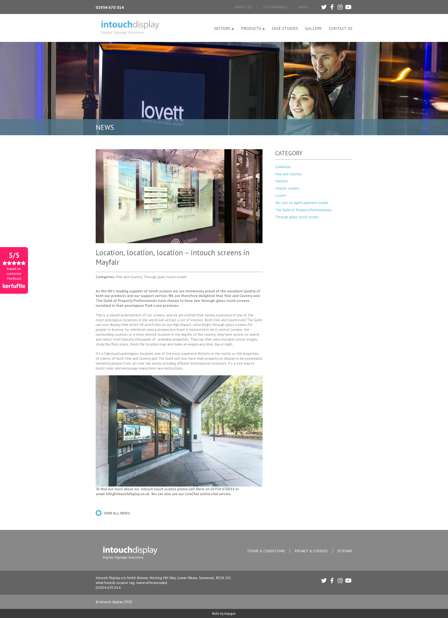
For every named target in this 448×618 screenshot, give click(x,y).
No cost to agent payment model (301, 202)
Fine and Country (288, 174)
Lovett (280, 195)
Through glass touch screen (296, 216)
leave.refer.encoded (151, 582)
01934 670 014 (110, 7)
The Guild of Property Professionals (303, 209)
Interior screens (287, 188)
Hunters (281, 181)
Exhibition (283, 166)
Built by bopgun (224, 613)
